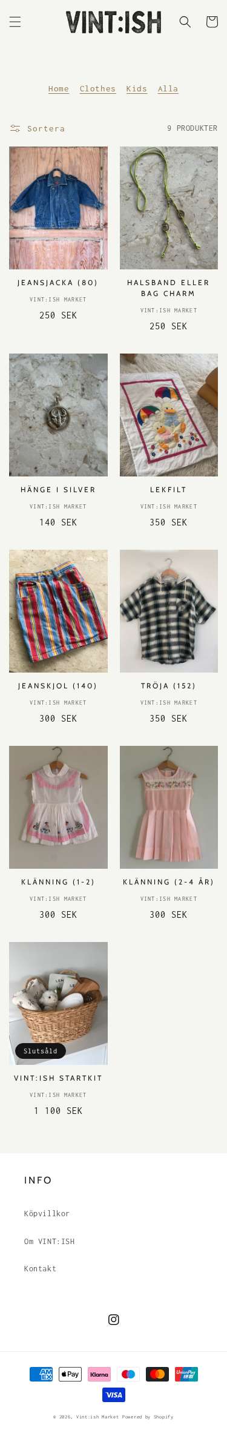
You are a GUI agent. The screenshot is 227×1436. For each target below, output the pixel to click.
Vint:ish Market (97, 1417)
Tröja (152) (169, 685)
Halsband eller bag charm (168, 288)
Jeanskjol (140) (58, 685)
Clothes (98, 88)
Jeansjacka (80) (58, 282)
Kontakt (40, 1268)
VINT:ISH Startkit (58, 1077)
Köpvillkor (47, 1213)
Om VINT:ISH (49, 1241)
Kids (137, 88)
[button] (15, 21)
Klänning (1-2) (58, 881)
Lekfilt (168, 489)
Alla (168, 88)
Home (58, 88)
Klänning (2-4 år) (169, 881)
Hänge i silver (58, 489)
